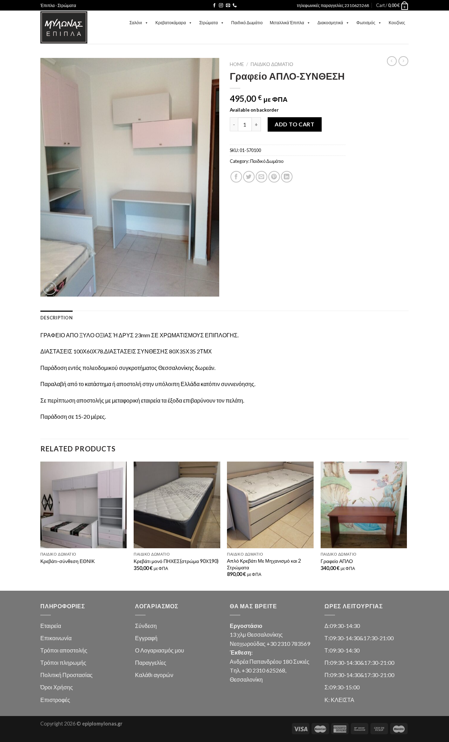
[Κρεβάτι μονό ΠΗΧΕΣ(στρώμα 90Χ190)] (177, 505)
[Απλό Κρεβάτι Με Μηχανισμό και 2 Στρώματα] (270, 505)
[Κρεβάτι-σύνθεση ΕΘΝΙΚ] (83, 505)
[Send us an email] (228, 5)
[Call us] (235, 5)
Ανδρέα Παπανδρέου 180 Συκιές (269, 661)
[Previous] (40, 525)
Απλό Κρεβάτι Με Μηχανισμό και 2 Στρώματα (264, 564)
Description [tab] (56, 317)
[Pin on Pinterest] (274, 177)
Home (237, 64)
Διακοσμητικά (330, 22)
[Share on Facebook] (236, 177)
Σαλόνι (135, 22)
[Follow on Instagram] (221, 5)
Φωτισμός (365, 22)
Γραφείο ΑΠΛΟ (337, 561)
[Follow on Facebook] (214, 5)
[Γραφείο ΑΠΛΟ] (364, 505)
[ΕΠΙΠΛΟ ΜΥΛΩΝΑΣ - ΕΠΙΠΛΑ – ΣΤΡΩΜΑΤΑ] (63, 27)
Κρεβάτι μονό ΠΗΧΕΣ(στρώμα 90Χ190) (176, 561)
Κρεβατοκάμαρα (170, 22)
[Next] (406, 525)
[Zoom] (49, 288)
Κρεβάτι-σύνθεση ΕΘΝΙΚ (67, 561)
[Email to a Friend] (261, 177)
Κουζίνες (397, 22)
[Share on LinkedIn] (287, 177)
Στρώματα (208, 22)
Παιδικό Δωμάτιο (247, 22)
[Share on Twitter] (249, 177)
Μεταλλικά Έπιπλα (287, 22)
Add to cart (294, 124)
